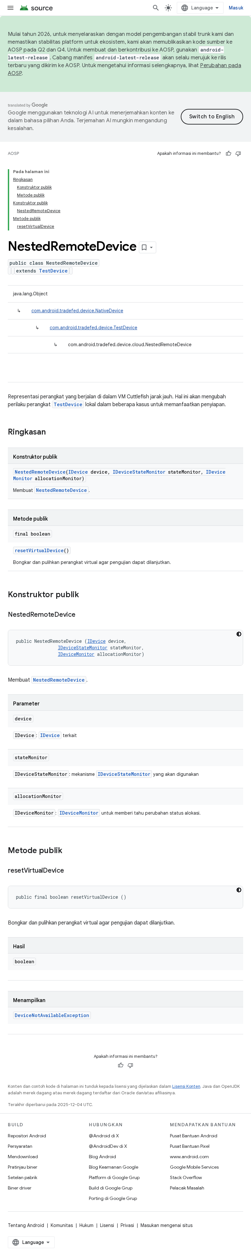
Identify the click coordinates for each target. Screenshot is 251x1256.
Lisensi (107, 1225)
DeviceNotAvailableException (52, 1015)
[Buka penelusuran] (156, 8)
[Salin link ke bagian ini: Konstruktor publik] (85, 595)
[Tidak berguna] (238, 153)
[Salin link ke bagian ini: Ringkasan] (52, 432)
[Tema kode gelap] (239, 634)
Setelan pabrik (22, 1177)
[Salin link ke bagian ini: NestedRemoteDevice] (82, 615)
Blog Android (102, 1157)
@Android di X (104, 1136)
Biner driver (19, 1188)
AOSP (13, 153)
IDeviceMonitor (76, 654)
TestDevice (53, 271)
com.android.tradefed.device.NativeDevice (77, 311)
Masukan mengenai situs (166, 1225)
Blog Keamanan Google (113, 1167)
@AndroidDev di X (108, 1146)
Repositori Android (27, 1136)
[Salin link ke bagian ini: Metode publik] (68, 851)
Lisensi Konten (186, 1086)
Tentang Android (26, 1225)
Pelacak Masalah (187, 1188)
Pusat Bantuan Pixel (189, 1146)
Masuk (236, 8)
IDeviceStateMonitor (139, 472)
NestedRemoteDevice (40, 472)
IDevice (78, 472)
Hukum (86, 1225)
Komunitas (62, 1225)
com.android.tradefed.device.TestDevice (93, 328)
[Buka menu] (10, 8)
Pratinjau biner (22, 1167)
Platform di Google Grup (114, 1177)
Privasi (127, 1225)
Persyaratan (20, 1146)
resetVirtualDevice (39, 550)
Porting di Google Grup (113, 1198)
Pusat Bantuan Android (193, 1136)
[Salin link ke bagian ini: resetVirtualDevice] (70, 871)
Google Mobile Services (194, 1167)
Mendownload (23, 1157)
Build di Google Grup (110, 1188)
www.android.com (189, 1157)
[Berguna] (228, 153)
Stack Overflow (186, 1177)
